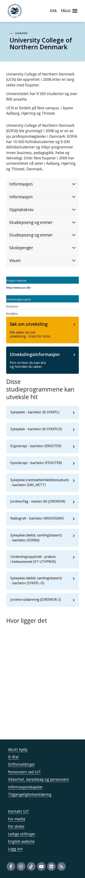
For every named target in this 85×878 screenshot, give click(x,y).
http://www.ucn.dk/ (18, 287)
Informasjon (21, 184)
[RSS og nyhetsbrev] (61, 866)
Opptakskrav (21, 209)
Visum (15, 260)
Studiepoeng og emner (31, 222)
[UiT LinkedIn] (51, 866)
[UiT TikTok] (31, 866)
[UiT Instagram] (21, 866)
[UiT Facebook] (11, 866)
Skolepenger (21, 247)
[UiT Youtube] (41, 866)
